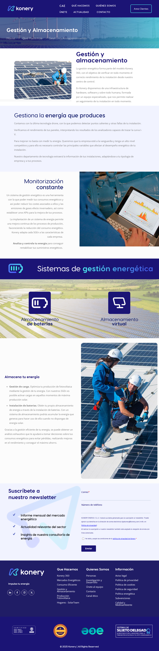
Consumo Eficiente (67, 584)
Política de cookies (125, 584)
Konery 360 (63, 575)
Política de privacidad (126, 580)
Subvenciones (122, 598)
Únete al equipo (94, 586)
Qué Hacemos (32, 38)
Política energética (125, 593)
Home (11, 38)
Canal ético (92, 595)
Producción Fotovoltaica (63, 597)
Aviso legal (121, 575)
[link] (60, 630)
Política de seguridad (126, 589)
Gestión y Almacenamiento (66, 590)
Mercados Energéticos (68, 580)
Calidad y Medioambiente (123, 603)
